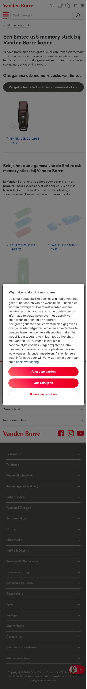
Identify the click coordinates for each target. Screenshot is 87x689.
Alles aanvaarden (43, 371)
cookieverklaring (27, 361)
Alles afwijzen (43, 383)
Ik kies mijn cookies (43, 394)
